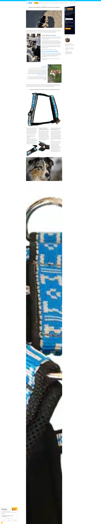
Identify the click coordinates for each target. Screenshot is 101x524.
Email (66, 17)
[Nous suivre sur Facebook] (72, 0)
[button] (72, 3)
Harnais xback (44, 66)
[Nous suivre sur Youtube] (74, 0)
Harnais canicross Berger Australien (50, 51)
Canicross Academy (66, 0)
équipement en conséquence (51, 52)
